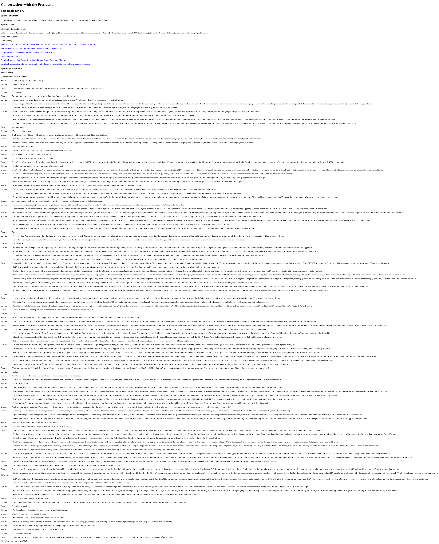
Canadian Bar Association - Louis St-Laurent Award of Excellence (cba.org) (28, 52)
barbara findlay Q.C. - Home (11, 56)
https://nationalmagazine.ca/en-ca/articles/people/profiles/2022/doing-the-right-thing (31, 48)
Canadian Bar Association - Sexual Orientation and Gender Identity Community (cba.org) (33, 60)
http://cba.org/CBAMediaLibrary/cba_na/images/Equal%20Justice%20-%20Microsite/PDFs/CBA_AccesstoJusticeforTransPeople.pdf (49, 44)
